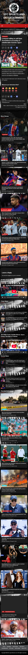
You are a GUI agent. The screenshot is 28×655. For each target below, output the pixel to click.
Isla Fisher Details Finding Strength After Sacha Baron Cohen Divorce (13, 590)
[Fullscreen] (25, 297)
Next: (14, 105)
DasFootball (17, 648)
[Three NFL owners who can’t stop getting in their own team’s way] (14, 528)
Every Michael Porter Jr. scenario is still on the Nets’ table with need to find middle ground (13, 564)
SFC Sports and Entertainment (14, 16)
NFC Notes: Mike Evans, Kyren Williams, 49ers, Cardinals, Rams (12, 438)
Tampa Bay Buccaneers (9, 611)
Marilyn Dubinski (6, 415)
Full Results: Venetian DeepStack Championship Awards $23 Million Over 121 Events (16, 324)
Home (4, 646)
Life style (4, 586)
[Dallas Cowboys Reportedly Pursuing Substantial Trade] (14, 504)
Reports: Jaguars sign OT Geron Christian (11, 639)
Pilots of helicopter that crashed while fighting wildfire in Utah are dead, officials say (14, 489)
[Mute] (23, 297)
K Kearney (5, 592)
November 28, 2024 (11, 45)
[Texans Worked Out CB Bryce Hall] (14, 604)
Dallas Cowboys (5, 511)
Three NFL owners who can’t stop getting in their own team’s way (13, 539)
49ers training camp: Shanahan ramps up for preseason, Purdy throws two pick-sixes (14, 464)
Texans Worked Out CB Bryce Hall (9, 615)
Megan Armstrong (6, 515)
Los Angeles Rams (6, 434)
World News (15, 646)
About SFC (24, 648)
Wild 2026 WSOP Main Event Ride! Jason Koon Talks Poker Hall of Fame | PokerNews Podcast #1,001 (16, 307)
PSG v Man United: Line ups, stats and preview (16, 372)
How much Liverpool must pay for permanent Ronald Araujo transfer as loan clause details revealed (12, 188)
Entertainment (5, 648)
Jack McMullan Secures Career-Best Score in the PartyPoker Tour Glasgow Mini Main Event (16, 318)
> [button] (25, 25)
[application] (14, 291)
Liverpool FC (4, 36)
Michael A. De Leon (6, 440)
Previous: (13, 101)
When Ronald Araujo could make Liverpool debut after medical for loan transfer (13, 213)
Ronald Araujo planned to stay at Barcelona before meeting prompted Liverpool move (13, 263)
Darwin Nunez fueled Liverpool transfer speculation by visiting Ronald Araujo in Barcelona (14, 238)
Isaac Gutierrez (5, 640)
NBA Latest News (5, 560)
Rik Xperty (5, 45)
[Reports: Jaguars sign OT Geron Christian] (14, 629)
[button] (2, 25)
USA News (21, 646)
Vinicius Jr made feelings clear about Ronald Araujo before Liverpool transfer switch (14, 163)
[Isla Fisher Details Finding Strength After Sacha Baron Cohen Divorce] (14, 579)
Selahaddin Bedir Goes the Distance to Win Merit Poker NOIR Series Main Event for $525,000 (16, 313)
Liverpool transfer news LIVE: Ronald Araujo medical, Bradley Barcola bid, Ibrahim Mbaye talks (13, 138)
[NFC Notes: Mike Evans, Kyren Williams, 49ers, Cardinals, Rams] (14, 427)
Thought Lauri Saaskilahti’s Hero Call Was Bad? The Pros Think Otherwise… (16, 329)
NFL (12, 434)
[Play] (2, 297)
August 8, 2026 (11, 140)
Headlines (4, 409)
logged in (10, 275)
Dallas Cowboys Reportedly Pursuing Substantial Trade (14, 514)
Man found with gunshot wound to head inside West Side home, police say (13, 413)
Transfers (5, 80)
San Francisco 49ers (18, 434)
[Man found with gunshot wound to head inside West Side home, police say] (14, 402)
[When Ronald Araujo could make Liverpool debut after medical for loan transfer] (14, 202)
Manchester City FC (13, 79)
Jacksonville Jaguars (6, 636)
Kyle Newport (5, 616)
